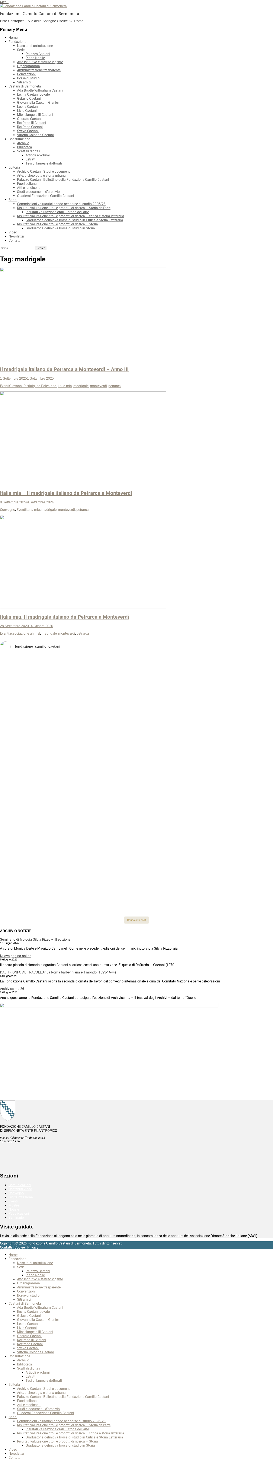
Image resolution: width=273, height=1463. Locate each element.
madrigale (81, 386)
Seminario (16, 1217)
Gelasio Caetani (29, 98)
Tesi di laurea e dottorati (44, 163)
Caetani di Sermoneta (25, 86)
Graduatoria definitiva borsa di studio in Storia (60, 228)
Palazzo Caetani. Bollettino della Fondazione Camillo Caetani (63, 180)
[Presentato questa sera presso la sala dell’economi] (228, 876)
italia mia (65, 386)
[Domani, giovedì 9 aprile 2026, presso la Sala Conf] (228, 728)
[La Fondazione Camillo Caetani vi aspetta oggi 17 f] (228, 851)
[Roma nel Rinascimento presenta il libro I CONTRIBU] (136, 667)
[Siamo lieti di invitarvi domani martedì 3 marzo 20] (228, 769)
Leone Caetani (28, 107)
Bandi (13, 200)
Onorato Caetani (29, 119)
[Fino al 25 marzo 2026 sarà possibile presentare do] (45, 847)
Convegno (7, 510)
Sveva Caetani (28, 131)
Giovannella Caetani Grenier (38, 103)
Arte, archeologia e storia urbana (41, 175)
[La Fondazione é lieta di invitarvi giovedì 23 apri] (228, 705)
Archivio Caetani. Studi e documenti (44, 171)
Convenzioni (26, 74)
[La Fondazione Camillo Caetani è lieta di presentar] (136, 734)
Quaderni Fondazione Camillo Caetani (45, 196)
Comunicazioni (20, 1185)
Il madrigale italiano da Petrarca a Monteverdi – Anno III (64, 369)
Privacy (32, 1247)
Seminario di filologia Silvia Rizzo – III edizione (35, 939)
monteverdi (98, 386)
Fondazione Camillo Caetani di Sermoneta (39, 14)
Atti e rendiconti (29, 188)
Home (13, 38)
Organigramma (28, 66)
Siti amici (24, 82)
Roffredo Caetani (30, 127)
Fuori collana (27, 184)
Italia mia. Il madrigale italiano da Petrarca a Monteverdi (64, 617)
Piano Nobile (35, 58)
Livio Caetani (27, 111)
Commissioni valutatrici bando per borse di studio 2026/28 (61, 204)
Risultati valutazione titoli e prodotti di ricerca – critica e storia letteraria (70, 216)
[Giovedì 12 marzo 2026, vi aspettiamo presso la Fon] (45, 793)
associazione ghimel (24, 633)
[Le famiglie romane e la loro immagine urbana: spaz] (45, 722)
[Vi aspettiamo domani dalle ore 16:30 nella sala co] (136, 845)
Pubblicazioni (19, 1213)
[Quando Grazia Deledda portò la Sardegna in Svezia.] (136, 763)
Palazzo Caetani (38, 54)
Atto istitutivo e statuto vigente (40, 62)
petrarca (114, 386)
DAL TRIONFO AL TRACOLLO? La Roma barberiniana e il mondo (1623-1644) (58, 972)
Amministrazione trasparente (39, 70)
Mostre (14, 1205)
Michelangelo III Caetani (35, 115)
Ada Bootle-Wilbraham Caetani (40, 90)
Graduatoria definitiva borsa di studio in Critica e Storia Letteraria (74, 220)
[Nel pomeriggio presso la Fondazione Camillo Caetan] (136, 703)
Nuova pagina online (15, 956)
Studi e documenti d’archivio (38, 192)
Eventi (4, 386)
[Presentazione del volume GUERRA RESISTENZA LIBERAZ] (228, 663)
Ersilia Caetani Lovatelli (34, 94)
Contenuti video (20, 1189)
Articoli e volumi (38, 155)
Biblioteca (24, 147)
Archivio (23, 143)
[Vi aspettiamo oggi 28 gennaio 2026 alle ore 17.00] (45, 882)
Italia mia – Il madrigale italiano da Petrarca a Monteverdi (66, 493)
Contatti (14, 240)
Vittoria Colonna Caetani (35, 135)
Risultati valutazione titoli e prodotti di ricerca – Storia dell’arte (63, 208)
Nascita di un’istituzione (35, 46)
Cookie (20, 1247)
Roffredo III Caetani (31, 123)
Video (13, 232)
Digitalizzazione (21, 1197)
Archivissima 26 (12, 989)
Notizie (14, 1209)
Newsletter (16, 236)
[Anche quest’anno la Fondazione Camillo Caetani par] (45, 675)
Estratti (31, 159)
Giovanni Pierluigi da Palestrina (32, 386)
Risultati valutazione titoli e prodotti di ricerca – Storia (57, 224)
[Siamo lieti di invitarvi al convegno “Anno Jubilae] (136, 890)
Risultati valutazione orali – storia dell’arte (57, 212)
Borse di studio (28, 78)
